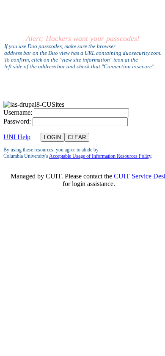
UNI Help (16, 136)
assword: (17, 121)
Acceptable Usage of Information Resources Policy (100, 156)
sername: (17, 112)
